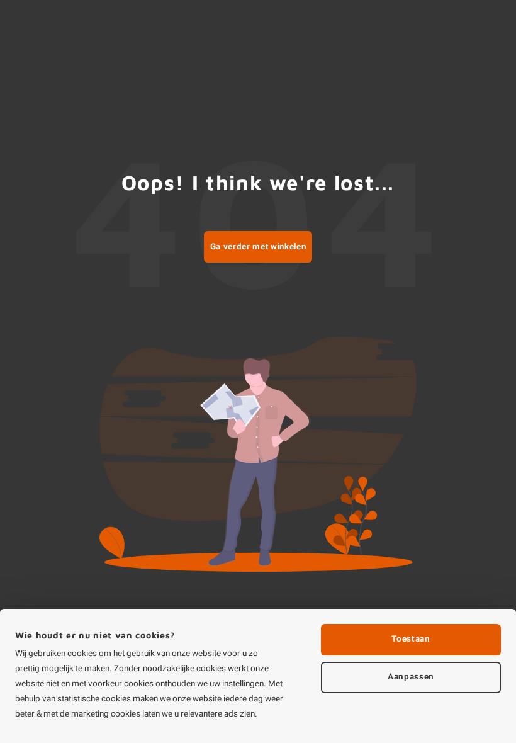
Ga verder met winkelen (258, 247)
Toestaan (410, 639)
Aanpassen (411, 677)
